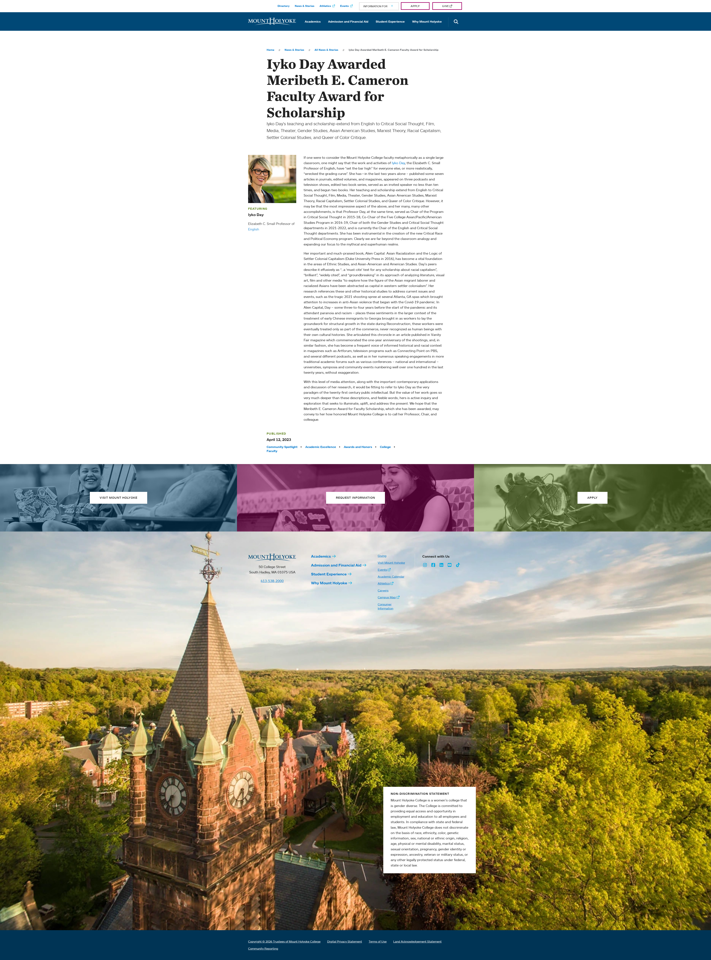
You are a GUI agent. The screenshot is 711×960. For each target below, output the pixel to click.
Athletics (325, 6)
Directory (284, 6)
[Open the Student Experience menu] (390, 27)
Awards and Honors (358, 447)
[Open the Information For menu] (383, 6)
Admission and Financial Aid (348, 21)
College (385, 447)
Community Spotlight (282, 447)
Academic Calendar (391, 576)
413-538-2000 (272, 581)
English (253, 229)
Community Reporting (263, 948)
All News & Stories (326, 50)
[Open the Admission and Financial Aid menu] (348, 27)
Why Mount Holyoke (427, 21)
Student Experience (390, 21)
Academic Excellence (320, 447)
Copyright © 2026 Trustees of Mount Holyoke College (284, 941)
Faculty (272, 451)
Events (344, 6)
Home (270, 50)
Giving (382, 556)
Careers (383, 590)
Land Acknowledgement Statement (417, 941)
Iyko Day (398, 163)
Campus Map (387, 597)
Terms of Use (378, 941)
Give (445, 6)
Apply (415, 6)
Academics (313, 21)
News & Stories (304, 6)
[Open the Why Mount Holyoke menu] (427, 27)
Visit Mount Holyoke (391, 562)
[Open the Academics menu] (313, 27)
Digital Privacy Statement (344, 941)
